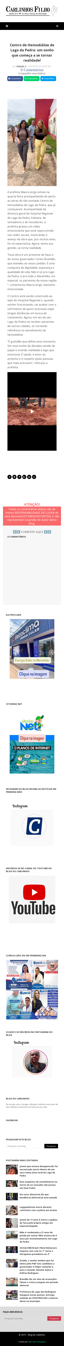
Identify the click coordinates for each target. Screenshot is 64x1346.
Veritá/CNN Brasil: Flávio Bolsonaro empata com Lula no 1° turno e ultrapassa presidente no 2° (38, 1251)
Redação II (21, 66)
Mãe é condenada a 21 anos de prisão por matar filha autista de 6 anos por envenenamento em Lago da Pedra (38, 1237)
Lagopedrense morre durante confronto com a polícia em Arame (38, 1209)
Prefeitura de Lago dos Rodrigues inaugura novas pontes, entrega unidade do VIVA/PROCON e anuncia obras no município (39, 1296)
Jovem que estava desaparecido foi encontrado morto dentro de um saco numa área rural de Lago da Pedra (39, 1171)
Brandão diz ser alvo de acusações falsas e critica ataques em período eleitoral (39, 1282)
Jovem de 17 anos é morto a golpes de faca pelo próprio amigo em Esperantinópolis (38, 1222)
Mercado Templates (37, 1341)
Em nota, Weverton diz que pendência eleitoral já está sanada (38, 1196)
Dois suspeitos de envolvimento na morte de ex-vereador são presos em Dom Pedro (38, 1184)
